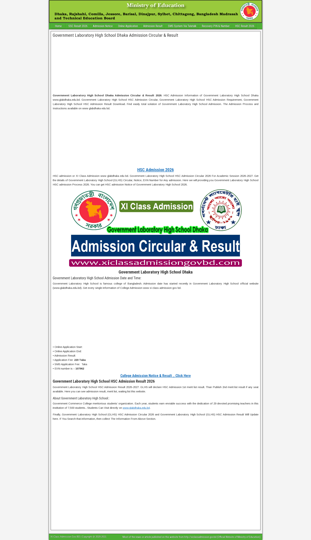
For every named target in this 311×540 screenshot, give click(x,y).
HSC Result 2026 (244, 26)
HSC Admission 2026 (155, 169)
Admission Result (153, 26)
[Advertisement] (155, 66)
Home (58, 26)
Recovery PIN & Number (216, 26)
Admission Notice (103, 26)
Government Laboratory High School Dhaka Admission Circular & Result (115, 35)
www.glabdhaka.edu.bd (136, 407)
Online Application (128, 26)
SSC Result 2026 (77, 26)
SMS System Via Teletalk (182, 26)
